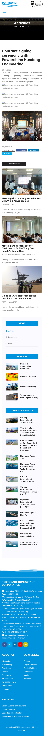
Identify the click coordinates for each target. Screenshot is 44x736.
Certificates (6, 675)
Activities (26, 27)
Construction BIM (8, 709)
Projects (27, 661)
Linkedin (34, 150)
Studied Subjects (30, 668)
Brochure (5, 689)
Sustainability (7, 665)
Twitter (7, 154)
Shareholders (7, 686)
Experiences (6, 668)
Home (15, 27)
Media (26, 675)
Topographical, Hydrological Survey (15, 716)
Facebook (22, 150)
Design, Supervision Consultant (14, 706)
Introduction (6, 661)
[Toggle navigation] (4, 13)
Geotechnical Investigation (12, 713)
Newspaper (28, 672)
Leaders (5, 672)
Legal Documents (30, 665)
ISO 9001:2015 (7, 679)
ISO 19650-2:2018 (9, 682)
